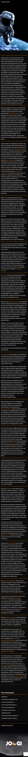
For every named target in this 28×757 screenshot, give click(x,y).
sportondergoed (10, 160)
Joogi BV (20, 755)
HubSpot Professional (14, 302)
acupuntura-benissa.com (9, 710)
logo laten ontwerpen (14, 113)
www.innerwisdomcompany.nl (10, 715)
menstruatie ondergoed (18, 149)
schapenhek (11, 543)
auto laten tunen (18, 676)
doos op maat (7, 535)
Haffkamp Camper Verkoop (9, 718)
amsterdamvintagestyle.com (10, 699)
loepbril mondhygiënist (9, 581)
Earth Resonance (11, 443)
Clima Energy (4, 354)
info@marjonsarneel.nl (7, 725)
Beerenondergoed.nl (6, 409)
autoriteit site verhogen (7, 651)
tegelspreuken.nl (6, 713)
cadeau (9, 488)
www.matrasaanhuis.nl (8, 702)
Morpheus (4, 697)
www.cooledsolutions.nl (8, 707)
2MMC (18, 207)
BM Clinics (3, 275)
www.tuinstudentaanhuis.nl (9, 705)
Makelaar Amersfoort (11, 617)
